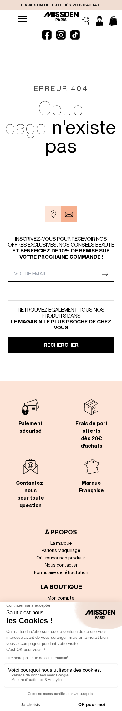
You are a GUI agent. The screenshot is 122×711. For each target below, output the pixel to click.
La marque (61, 543)
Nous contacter (61, 565)
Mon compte (61, 598)
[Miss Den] (60, 16)
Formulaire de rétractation (61, 572)
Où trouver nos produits (61, 557)
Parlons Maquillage (61, 550)
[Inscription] (99, 21)
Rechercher (61, 344)
